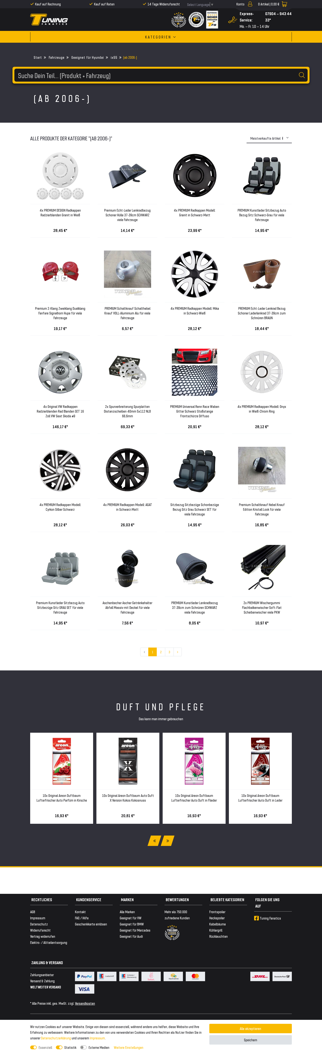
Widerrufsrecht (40, 930)
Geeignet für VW (130, 918)
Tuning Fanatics (270, 918)
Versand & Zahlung (42, 981)
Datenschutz (39, 924)
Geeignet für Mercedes (135, 930)
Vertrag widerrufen (42, 936)
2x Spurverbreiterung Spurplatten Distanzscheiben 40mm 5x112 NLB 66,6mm (127, 411)
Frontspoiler (217, 911)
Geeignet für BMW (132, 924)
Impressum (97, 1038)
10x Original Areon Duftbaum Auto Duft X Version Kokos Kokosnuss (128, 797)
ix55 (113, 57)
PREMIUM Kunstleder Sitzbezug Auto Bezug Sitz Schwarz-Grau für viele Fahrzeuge (262, 215)
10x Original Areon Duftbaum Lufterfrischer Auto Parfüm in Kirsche (62, 797)
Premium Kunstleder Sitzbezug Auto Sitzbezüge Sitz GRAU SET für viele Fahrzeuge (60, 607)
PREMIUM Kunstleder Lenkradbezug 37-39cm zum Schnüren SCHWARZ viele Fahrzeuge (194, 607)
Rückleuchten (218, 936)
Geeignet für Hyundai (87, 57)
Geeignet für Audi (131, 936)
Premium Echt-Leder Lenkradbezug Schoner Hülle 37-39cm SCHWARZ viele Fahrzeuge (127, 215)
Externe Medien (99, 1047)
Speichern (250, 1039)
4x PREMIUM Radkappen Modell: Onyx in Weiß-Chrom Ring (261, 408)
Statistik (70, 1047)
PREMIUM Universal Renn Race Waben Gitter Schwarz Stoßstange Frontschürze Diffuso (194, 411)
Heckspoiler (217, 918)
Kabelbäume (217, 924)
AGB (32, 911)
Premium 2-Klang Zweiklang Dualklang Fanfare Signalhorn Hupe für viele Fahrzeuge (60, 313)
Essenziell (45, 1047)
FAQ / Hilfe (82, 918)
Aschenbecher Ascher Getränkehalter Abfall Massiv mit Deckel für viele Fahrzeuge (127, 607)
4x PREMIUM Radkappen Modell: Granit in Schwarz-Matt (194, 212)
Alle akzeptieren (250, 1028)
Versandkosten (85, 1003)
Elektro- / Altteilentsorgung (48, 942)
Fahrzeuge (56, 57)
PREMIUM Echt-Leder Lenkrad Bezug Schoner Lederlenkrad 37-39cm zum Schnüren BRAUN (262, 313)
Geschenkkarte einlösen (91, 924)
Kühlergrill (215, 930)
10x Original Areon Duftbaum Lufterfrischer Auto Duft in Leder (260, 797)
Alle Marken (127, 911)
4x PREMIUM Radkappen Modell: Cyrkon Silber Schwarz (60, 506)
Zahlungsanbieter (42, 974)
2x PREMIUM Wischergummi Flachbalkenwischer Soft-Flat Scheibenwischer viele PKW (262, 607)
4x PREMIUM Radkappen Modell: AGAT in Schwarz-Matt (127, 506)
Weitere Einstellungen (128, 1047)
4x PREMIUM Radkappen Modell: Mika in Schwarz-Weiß (194, 310)
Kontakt (80, 911)
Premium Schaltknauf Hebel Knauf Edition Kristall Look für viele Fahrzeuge (262, 509)
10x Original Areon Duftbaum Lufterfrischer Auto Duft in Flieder (194, 797)
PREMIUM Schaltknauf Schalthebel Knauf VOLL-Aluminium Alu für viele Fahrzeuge (127, 313)
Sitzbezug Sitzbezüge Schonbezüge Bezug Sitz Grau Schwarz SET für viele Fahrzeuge (194, 509)
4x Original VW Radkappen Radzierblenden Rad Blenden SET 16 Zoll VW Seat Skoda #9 (60, 411)
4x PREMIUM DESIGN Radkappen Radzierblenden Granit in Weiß (60, 212)
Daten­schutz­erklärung (56, 1038)
